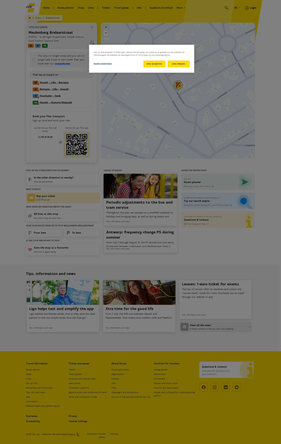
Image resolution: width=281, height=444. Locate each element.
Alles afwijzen (178, 64)
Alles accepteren (154, 64)
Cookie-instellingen (103, 63)
